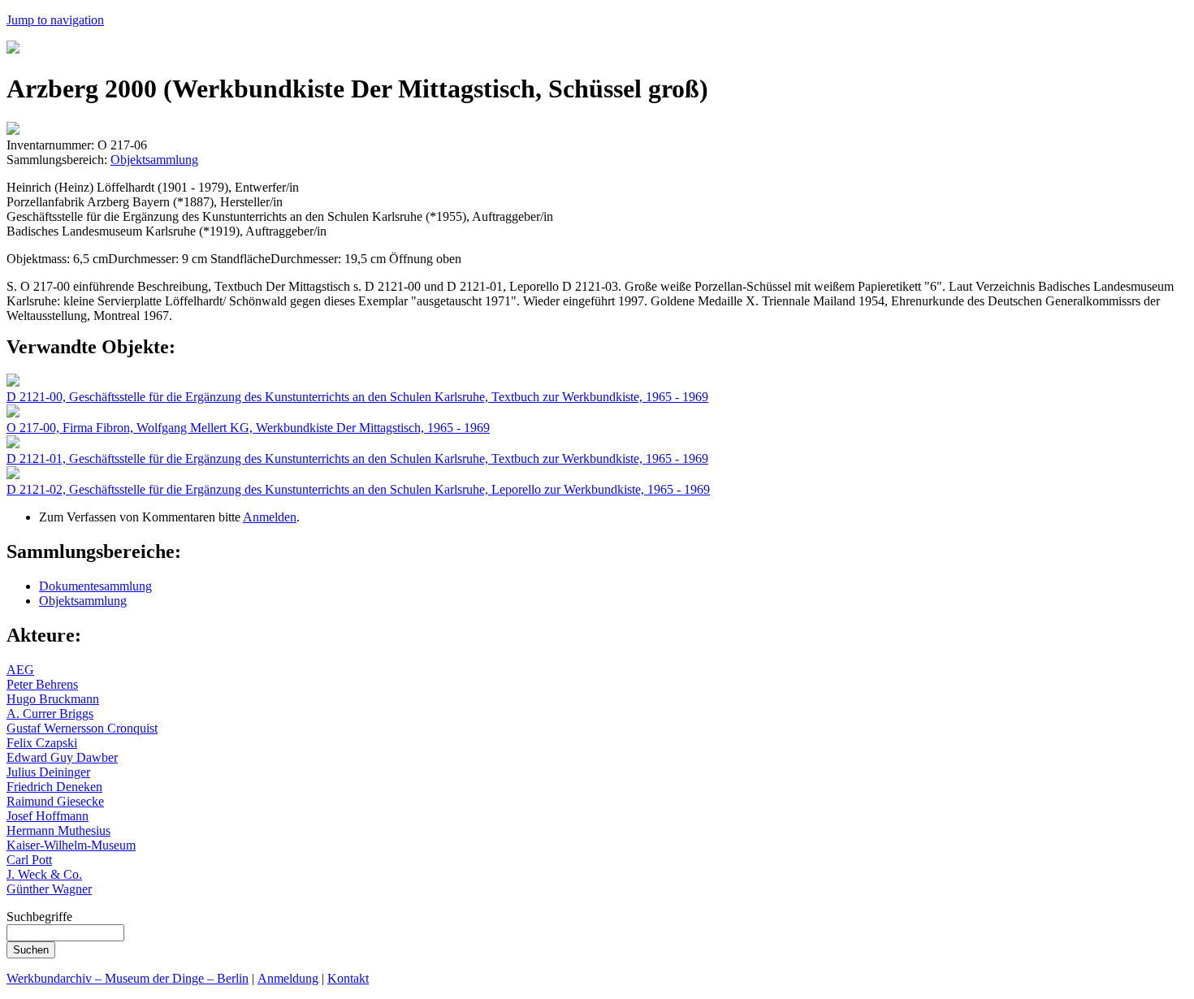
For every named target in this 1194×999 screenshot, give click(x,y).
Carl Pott (29, 860)
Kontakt (348, 978)
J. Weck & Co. (44, 874)
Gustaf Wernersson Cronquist (82, 728)
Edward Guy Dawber (62, 757)
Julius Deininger (48, 772)
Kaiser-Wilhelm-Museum (71, 845)
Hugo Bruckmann (52, 699)
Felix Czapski (41, 743)
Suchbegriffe (39, 916)
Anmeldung (287, 978)
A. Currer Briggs (49, 713)
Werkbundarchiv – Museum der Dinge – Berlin (127, 978)
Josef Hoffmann (47, 816)
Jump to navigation (55, 20)
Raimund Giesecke (55, 801)
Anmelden (269, 517)
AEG (20, 670)
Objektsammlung (154, 159)
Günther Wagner (49, 889)
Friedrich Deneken (54, 787)
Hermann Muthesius (58, 830)
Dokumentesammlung (95, 586)
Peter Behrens (42, 684)
